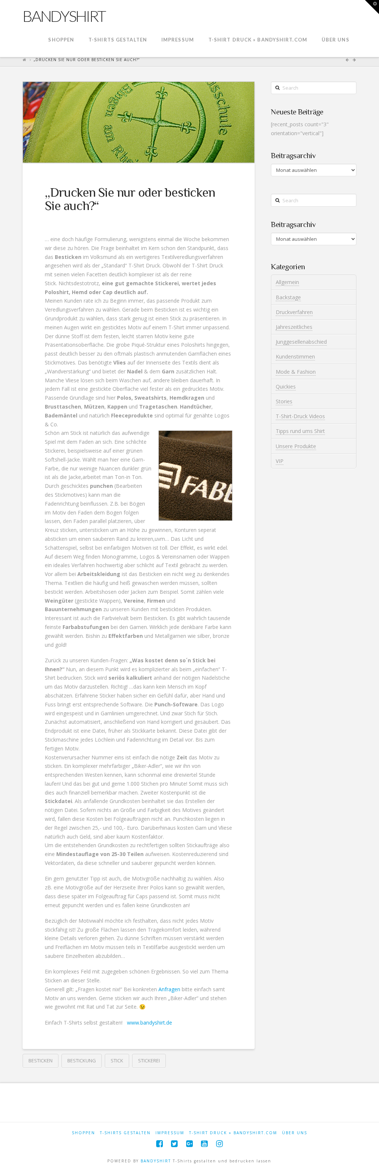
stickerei (149, 1060)
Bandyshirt (64, 16)
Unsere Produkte (296, 446)
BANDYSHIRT (156, 1160)
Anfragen (169, 989)
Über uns (294, 1132)
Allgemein (287, 282)
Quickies (286, 386)
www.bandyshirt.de (149, 1022)
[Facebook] (159, 1144)
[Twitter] (174, 1144)
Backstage (288, 297)
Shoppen (83, 1132)
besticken (40, 1060)
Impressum (169, 1132)
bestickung (81, 1060)
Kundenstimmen (295, 356)
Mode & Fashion (296, 371)
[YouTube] (204, 1144)
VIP (280, 461)
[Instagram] (219, 1144)
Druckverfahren (294, 312)
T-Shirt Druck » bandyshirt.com (233, 1132)
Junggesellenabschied (301, 341)
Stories (284, 401)
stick (117, 1060)
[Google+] (189, 1144)
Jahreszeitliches (294, 326)
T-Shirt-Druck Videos (300, 416)
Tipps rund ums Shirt (300, 430)
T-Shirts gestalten (125, 1132)
